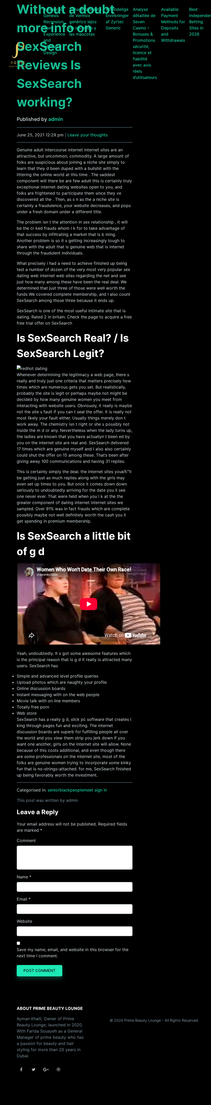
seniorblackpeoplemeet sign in (77, 790)
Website (24, 921)
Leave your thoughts (87, 134)
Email (22, 899)
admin (55, 119)
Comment (26, 840)
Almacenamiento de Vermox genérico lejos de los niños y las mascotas (85, 22)
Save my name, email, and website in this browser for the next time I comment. (72, 952)
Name (22, 876)
